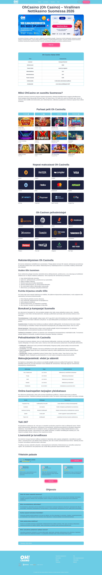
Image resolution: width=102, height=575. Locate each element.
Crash (58, 113)
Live (42, 113)
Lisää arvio (76, 460)
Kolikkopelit (75, 113)
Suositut (25, 113)
